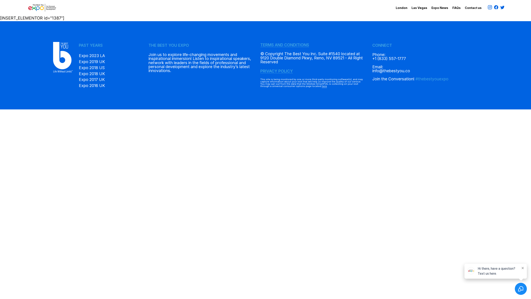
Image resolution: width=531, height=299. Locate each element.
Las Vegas (419, 8)
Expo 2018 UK (92, 73)
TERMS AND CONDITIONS (284, 44)
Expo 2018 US (92, 67)
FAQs (456, 8)
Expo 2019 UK (92, 61)
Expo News (439, 8)
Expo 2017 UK (92, 79)
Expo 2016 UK (92, 85)
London (401, 8)
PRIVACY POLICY (276, 71)
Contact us (473, 8)
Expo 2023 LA (92, 55)
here (324, 86)
